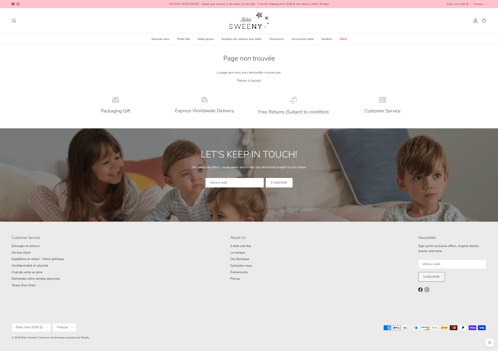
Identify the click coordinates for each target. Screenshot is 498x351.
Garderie (326, 39)
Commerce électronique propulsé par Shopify (63, 337)
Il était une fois (240, 246)
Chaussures (276, 39)
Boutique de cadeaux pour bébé (241, 39)
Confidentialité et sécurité (30, 265)
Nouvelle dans (160, 39)
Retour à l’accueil (249, 80)
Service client (21, 252)
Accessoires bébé (303, 39)
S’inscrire (279, 183)
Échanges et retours (26, 246)
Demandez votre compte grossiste (36, 279)
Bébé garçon (206, 39)
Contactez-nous (241, 265)
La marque (237, 252)
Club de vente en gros (27, 272)
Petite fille (183, 39)
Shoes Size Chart (24, 285)
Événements (239, 272)
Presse (235, 279)
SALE (343, 39)
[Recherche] (14, 20)
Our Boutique (239, 259)
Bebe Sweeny (29, 337)
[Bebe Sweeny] (249, 20)
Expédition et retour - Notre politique (38, 259)
